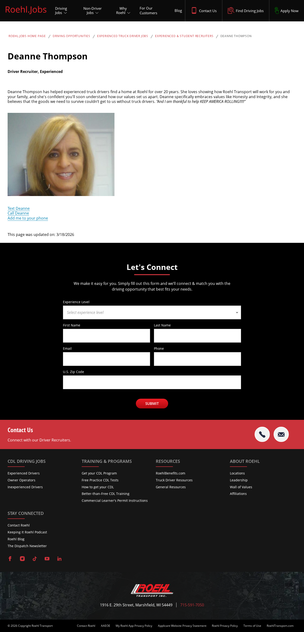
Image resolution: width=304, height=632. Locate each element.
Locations (237, 473)
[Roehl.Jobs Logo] (26, 15)
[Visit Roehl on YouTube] (47, 559)
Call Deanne (18, 213)
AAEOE (105, 626)
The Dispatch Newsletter (27, 546)
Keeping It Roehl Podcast (27, 532)
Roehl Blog (16, 539)
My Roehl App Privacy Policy (134, 626)
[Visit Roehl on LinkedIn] (59, 559)
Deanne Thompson (236, 36)
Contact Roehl (19, 525)
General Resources (171, 487)
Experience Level (76, 302)
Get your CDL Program (99, 473)
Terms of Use (252, 626)
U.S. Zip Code (73, 371)
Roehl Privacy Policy (225, 626)
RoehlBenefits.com (170, 473)
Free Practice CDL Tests (100, 480)
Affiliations (238, 493)
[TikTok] (34, 559)
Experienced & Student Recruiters (184, 36)
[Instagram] (22, 559)
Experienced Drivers (24, 473)
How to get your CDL (98, 487)
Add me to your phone (28, 218)
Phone (159, 348)
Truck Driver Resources (174, 480)
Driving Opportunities (71, 36)
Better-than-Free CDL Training (105, 493)
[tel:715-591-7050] (262, 434)
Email (67, 348)
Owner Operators (21, 480)
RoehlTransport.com (280, 626)
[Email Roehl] (281, 434)
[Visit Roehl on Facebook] (10, 559)
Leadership (239, 480)
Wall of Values (241, 487)
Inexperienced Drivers (25, 487)
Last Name (162, 325)
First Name (71, 325)
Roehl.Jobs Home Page (27, 36)
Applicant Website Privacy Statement (182, 626)
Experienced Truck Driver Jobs (122, 36)
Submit (152, 403)
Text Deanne (19, 208)
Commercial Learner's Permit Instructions (115, 500)
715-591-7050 (192, 605)
